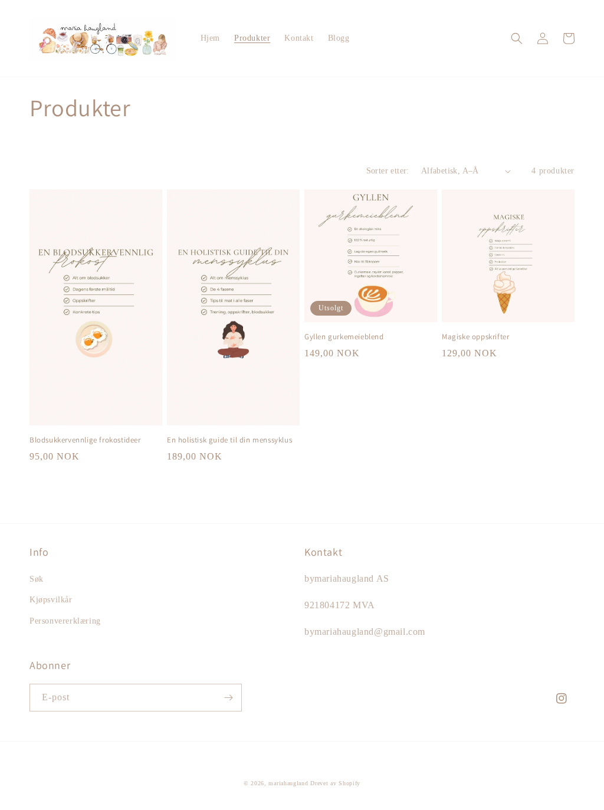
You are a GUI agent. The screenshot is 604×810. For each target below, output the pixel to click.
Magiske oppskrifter (475, 337)
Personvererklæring (65, 620)
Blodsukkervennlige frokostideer (85, 440)
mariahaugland (288, 783)
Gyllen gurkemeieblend (344, 337)
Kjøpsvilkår (51, 599)
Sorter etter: (387, 170)
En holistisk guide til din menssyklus (229, 440)
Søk (36, 579)
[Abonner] (228, 697)
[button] (517, 38)
